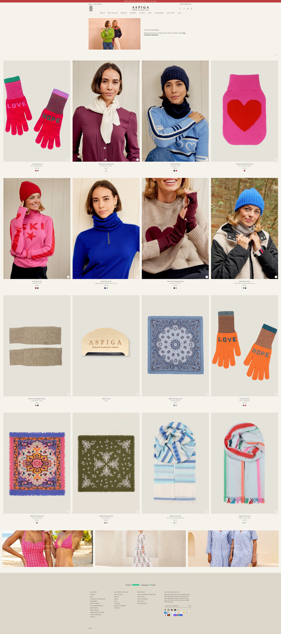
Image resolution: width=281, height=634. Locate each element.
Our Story (92, 594)
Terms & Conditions (142, 599)
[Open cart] (191, 9)
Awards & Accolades (95, 614)
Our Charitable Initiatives (96, 605)
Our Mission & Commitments (98, 599)
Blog (91, 596)
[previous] (5, 111)
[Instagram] (168, 610)
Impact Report (94, 608)
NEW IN (102, 13)
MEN (149, 13)
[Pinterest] (172, 610)
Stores (90, 4)
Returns (116, 599)
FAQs (115, 601)
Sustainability (93, 601)
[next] (68, 111)
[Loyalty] (188, 8)
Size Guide (117, 603)
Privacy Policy (141, 596)
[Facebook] (165, 610)
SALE (179, 13)
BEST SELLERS (113, 13)
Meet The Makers (94, 603)
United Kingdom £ (185, 4)
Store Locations (118, 594)
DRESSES (124, 13)
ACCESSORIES (159, 13)
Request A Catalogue (120, 605)
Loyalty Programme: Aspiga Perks (146, 594)
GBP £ (90, 628)
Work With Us (141, 601)
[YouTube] (175, 610)
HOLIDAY (142, 13)
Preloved (92, 617)
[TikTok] (178, 610)
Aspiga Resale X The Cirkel (97, 612)
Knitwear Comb (106, 398)
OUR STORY (171, 13)
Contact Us (117, 608)
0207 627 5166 (98, 4)
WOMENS (133, 13)
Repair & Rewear (94, 610)
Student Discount (142, 603)
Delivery (116, 596)
